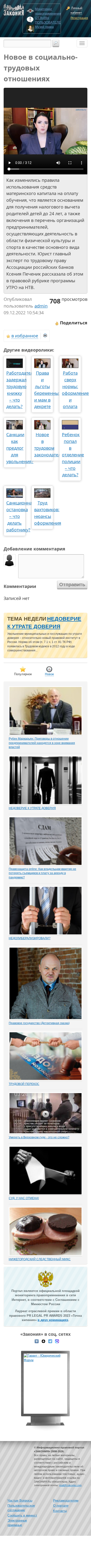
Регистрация (78, 18)
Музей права (44, 27)
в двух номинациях (53, 1320)
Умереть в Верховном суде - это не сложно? (39, 1137)
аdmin (41, 306)
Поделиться (73, 323)
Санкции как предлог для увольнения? (19, 448)
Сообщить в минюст (22, 1515)
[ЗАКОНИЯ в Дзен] (43, 1341)
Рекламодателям (65, 1500)
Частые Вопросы (20, 1500)
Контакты (60, 1511)
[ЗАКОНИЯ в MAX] (57, 1341)
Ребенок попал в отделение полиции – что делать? (73, 455)
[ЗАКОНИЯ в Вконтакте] (37, 1341)
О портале (60, 1505)
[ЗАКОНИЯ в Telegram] (50, 1341)
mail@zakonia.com (70, 1485)
